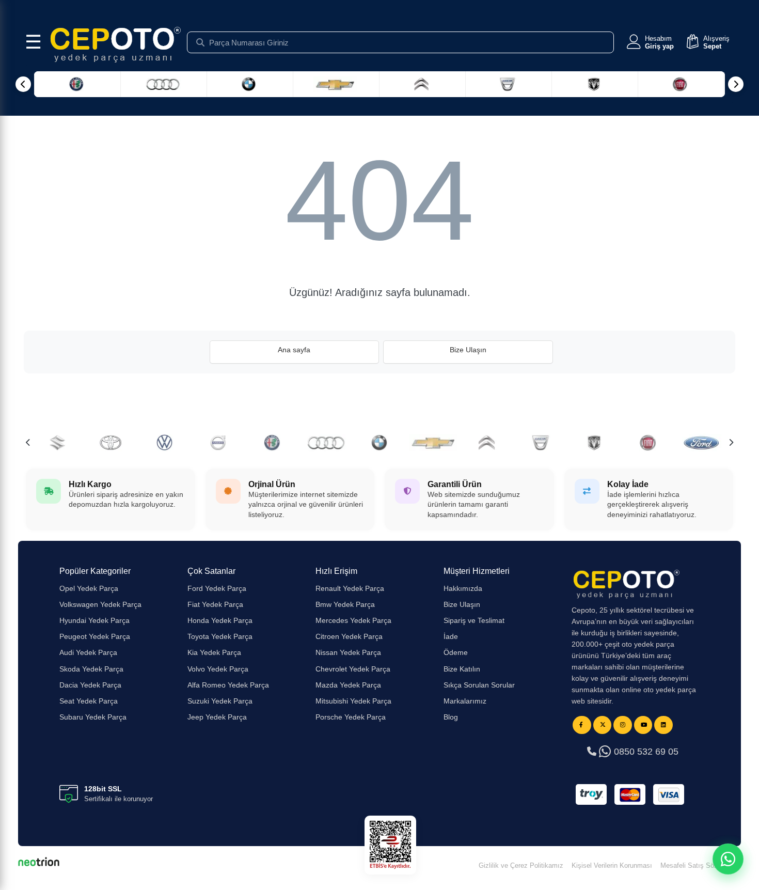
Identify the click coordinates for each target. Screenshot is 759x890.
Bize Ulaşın (468, 350)
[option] (272, 442)
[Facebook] (582, 725)
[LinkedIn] (663, 725)
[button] (649, 42)
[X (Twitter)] (602, 725)
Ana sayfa (294, 350)
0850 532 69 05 (644, 751)
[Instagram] (622, 725)
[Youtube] (643, 725)
